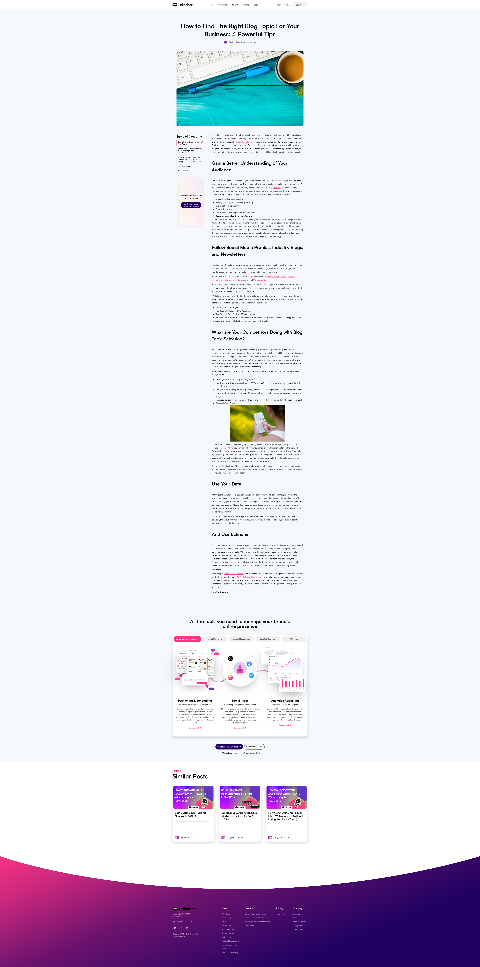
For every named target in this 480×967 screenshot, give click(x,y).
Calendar (225, 922)
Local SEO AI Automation (255, 918)
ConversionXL (259, 280)
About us (296, 914)
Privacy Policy (298, 925)
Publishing (226, 914)
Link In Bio (226, 949)
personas (276, 187)
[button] (211, 4)
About (235, 4)
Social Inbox (227, 925)
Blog (256, 4)
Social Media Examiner (238, 280)
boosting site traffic (246, 142)
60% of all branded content (249, 577)
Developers (249, 925)
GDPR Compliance (300, 929)
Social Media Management (255, 914)
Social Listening (228, 933)
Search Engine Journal (277, 276)
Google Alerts (227, 448)
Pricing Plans (281, 914)
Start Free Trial (283, 4)
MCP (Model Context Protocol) (257, 922)
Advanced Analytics (230, 945)
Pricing (246, 4)
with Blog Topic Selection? (189, 159)
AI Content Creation (230, 929)
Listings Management (230, 941)
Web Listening (227, 937)
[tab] (187, 639)
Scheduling (226, 918)
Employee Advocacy (230, 953)
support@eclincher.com (182, 922)
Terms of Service (299, 922)
